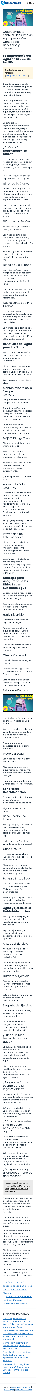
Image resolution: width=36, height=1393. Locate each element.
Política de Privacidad (20, 1387)
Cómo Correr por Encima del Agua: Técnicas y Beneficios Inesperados (17, 1300)
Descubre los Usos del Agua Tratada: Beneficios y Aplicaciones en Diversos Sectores (17, 1356)
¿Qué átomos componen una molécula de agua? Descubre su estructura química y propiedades (18, 1334)
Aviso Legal (9, 1390)
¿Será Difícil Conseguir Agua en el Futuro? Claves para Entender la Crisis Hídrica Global (17, 1368)
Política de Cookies (23, 1390)
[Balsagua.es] (11, 3)
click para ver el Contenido (17, 76)
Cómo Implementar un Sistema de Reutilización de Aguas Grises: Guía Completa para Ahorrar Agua (18, 1322)
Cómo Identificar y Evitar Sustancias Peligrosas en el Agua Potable (16, 1345)
